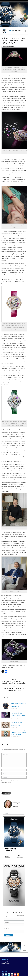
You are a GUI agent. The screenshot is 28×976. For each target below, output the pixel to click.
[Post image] (5, 706)
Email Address (8, 929)
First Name (6, 916)
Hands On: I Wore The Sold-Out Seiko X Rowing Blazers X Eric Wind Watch (18, 732)
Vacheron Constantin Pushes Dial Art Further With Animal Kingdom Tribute (18, 705)
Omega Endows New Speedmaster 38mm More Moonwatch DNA (18, 724)
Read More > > (15, 806)
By (4, 46)
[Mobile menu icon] (26, 31)
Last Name (6, 922)
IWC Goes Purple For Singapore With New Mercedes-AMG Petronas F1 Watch (18, 714)
